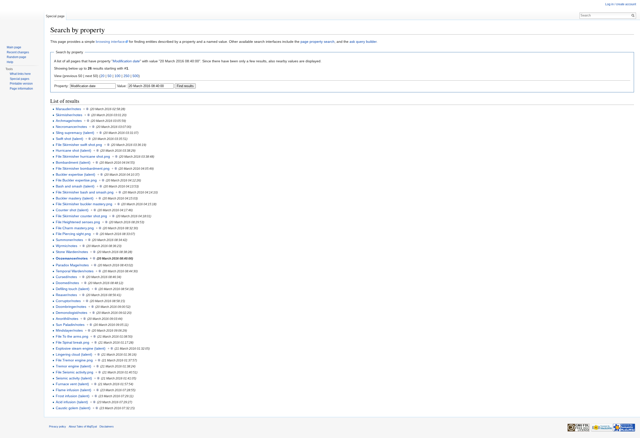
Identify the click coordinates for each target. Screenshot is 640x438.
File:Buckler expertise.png (76, 180)
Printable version (21, 83)
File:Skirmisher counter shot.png (81, 216)
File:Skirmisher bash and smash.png (85, 192)
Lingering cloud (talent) (74, 354)
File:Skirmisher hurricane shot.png (83, 156)
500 (135, 76)
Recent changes (18, 52)
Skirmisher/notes (69, 115)
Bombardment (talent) (73, 162)
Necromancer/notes (71, 127)
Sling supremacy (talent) (75, 133)
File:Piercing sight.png (73, 234)
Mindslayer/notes (69, 330)
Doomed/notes (67, 283)
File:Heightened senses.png (78, 222)
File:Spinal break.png (72, 342)
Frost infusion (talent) (73, 396)
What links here (20, 74)
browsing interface (110, 42)
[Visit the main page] (22, 20)
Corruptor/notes (68, 301)
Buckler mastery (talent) (75, 198)
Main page (14, 47)
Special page (55, 16)
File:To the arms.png (72, 336)
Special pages (19, 79)
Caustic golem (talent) (73, 408)
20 (102, 76)
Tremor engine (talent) (73, 366)
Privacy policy (57, 426)
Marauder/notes (68, 109)
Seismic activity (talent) (74, 378)
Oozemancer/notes (72, 258)
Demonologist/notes (71, 313)
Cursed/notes (66, 277)
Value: (122, 86)
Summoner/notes (69, 240)
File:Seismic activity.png (74, 372)
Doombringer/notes (71, 307)
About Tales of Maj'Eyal (83, 426)
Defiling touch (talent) (73, 289)
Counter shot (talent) (72, 210)
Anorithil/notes (67, 319)
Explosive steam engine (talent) (81, 348)
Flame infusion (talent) (73, 390)
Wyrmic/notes (66, 246)
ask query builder (363, 42)
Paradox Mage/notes (72, 265)
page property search (317, 42)
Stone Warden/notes (72, 252)
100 (117, 76)
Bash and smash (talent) (75, 186)
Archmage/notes (69, 121)
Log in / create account (620, 4)
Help (10, 62)
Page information (21, 88)
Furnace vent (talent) (72, 384)
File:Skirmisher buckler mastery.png (84, 204)
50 (110, 76)
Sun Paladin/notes (70, 325)
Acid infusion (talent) (72, 402)
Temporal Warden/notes (75, 271)
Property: (61, 86)
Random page (16, 57)
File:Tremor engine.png (74, 360)
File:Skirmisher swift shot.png (79, 145)
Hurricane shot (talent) (73, 150)
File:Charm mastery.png (75, 228)
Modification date (126, 61)
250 (127, 76)
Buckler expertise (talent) (75, 174)
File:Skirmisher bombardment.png (83, 168)
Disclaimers (107, 426)
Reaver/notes (66, 295)
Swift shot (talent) (69, 139)
